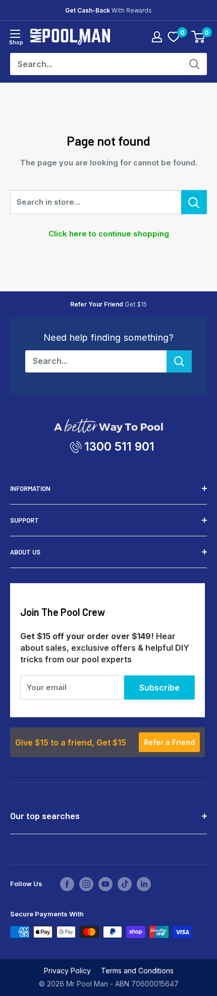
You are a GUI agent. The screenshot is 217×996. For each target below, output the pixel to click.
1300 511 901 (119, 446)
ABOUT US (25, 552)
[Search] (194, 64)
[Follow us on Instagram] (86, 884)
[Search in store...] (194, 202)
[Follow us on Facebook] (67, 884)
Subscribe (159, 687)
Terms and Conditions (137, 970)
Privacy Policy (67, 970)
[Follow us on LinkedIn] (144, 884)
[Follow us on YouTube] (105, 884)
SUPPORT (24, 520)
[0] (174, 37)
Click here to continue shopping (108, 233)
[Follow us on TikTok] (125, 884)
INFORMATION (30, 488)
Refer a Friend (169, 742)
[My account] (157, 36)
